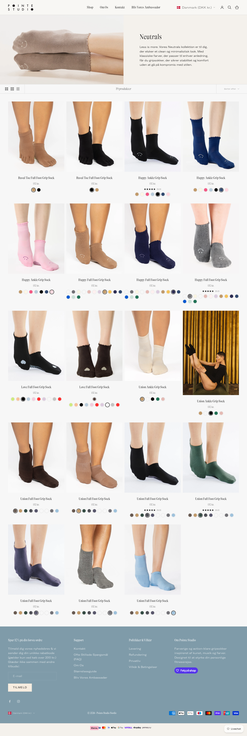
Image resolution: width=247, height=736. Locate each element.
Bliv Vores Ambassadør (146, 7)
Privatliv (134, 661)
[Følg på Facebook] (9, 701)
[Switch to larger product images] (6, 88)
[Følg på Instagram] (18, 701)
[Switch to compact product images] (17, 88)
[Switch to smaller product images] (12, 88)
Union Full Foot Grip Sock (36, 499)
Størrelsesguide (85, 671)
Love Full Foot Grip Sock (36, 387)
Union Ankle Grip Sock (152, 387)
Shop (90, 7)
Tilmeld (20, 687)
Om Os (104, 7)
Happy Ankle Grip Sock (152, 178)
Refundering (138, 654)
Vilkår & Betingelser (143, 667)
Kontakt (120, 7)
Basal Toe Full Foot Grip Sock (36, 178)
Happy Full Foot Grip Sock (94, 280)
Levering (135, 648)
